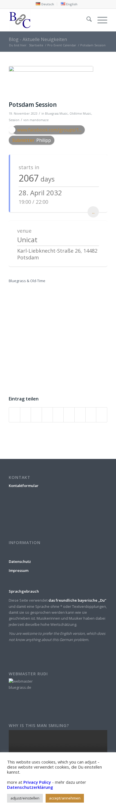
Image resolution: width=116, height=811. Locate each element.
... (93, 212)
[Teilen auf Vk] (80, 414)
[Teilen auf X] (25, 414)
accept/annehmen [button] (65, 798)
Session (14, 120)
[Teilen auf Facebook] (14, 414)
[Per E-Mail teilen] (101, 414)
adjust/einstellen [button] (24, 798)
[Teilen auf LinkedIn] (58, 414)
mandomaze (39, 120)
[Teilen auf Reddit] (91, 414)
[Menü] (99, 20)
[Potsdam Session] (51, 82)
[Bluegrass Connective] (48, 20)
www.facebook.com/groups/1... (49, 130)
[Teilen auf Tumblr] (69, 414)
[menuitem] (45, 4)
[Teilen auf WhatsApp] (36, 414)
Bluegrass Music (56, 113)
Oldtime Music (80, 113)
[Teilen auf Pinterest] (47, 414)
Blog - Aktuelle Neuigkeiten (38, 39)
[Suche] (86, 20)
